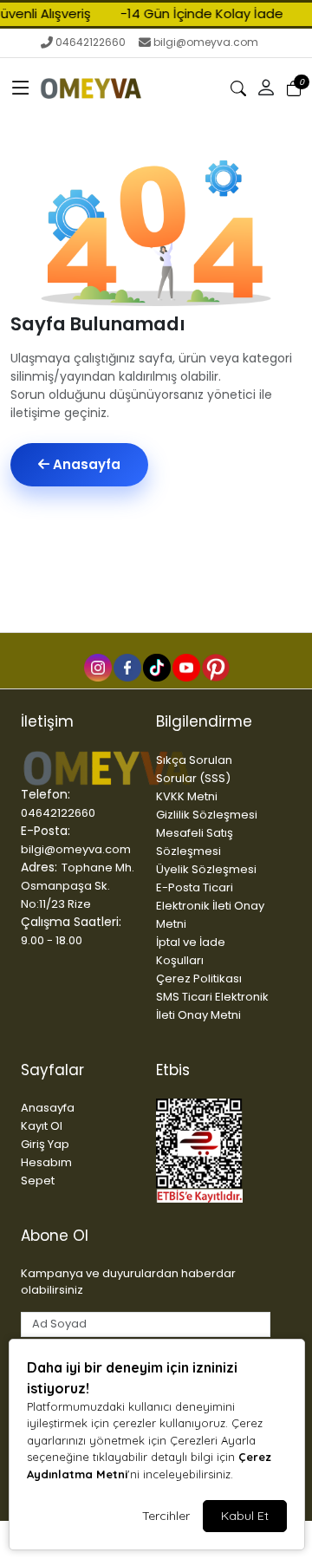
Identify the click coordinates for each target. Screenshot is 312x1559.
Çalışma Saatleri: (71, 921)
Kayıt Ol (41, 1126)
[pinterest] (215, 666)
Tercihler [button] (166, 1515)
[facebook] (126, 666)
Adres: (39, 867)
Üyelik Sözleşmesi (206, 869)
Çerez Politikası (199, 978)
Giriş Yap (45, 1144)
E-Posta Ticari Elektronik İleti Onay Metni (210, 905)
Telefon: (45, 794)
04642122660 (90, 42)
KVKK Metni (187, 796)
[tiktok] (156, 666)
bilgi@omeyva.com (205, 42)
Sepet (38, 1180)
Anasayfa (84, 464)
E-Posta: (45, 830)
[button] (21, 88)
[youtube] (185, 666)
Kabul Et (245, 1515)
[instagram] (97, 666)
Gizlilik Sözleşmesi (206, 814)
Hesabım (46, 1162)
